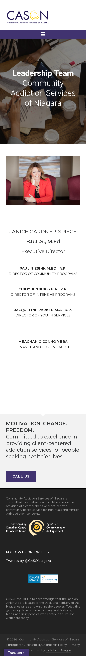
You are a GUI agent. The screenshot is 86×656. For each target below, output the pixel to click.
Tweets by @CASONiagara (28, 561)
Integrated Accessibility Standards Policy (37, 645)
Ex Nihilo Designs (58, 650)
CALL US (21, 476)
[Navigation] (43, 34)
